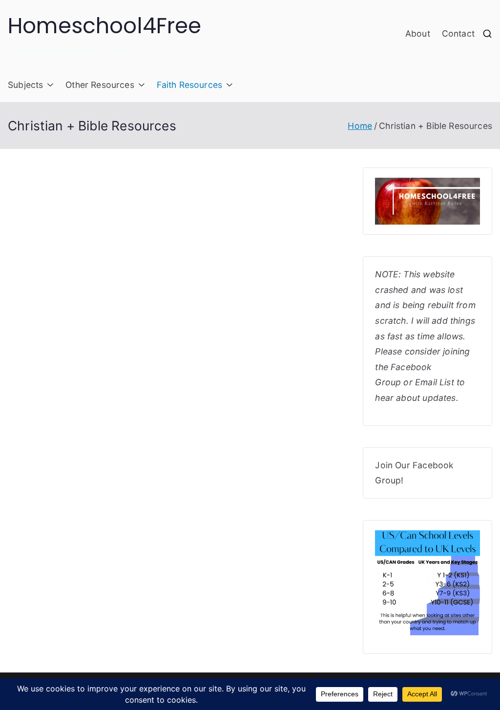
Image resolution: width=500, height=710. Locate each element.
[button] (48, 85)
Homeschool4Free (105, 26)
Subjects (25, 85)
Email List (434, 382)
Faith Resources (190, 85)
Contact (458, 33)
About (417, 33)
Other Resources (99, 85)
